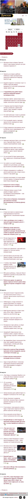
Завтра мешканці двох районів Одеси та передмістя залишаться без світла (14, 393)
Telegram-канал (10, 494)
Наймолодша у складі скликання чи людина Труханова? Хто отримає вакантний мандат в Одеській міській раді (13, 304)
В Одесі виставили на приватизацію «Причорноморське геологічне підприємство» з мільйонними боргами (14, 213)
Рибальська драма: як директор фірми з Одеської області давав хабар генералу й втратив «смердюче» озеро (14, 281)
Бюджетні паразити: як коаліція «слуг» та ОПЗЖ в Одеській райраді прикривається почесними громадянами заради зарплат (15, 85)
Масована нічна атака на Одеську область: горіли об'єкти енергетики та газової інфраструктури (10, 449)
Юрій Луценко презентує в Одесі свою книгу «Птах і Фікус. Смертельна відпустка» (14, 312)
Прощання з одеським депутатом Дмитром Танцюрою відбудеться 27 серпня (13, 319)
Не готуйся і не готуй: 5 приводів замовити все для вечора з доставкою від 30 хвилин (14, 165)
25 (9, 45)
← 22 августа (3, 57)
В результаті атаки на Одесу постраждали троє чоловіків (12, 185)
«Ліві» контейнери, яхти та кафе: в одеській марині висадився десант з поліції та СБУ (14, 222)
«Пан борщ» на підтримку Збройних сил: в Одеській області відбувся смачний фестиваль (14, 377)
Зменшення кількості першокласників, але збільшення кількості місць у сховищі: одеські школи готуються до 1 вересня (14, 295)
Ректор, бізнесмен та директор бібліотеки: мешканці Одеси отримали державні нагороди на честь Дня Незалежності (14, 401)
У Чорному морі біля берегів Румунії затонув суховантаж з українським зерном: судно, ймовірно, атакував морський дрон (13, 108)
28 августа (3, 71)
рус (23, 15)
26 (11, 45)
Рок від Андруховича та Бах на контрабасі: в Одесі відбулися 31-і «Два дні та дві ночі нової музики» (10, 241)
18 (9, 42)
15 (19, 39)
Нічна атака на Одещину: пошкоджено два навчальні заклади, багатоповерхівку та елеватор (14, 200)
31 (6, 48)
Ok (20, 497)
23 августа (3, 474)
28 (16, 45)
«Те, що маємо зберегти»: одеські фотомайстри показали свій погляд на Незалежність (10, 386)
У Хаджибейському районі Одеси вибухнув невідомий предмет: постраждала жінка (13, 93)
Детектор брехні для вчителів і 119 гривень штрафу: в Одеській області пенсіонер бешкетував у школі (13, 257)
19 (11, 42)
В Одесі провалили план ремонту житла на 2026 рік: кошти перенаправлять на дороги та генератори (14, 129)
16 (21, 39)
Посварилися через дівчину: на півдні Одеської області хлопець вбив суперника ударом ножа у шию (14, 326)
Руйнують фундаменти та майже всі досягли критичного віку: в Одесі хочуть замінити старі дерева (14, 172)
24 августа (3, 372)
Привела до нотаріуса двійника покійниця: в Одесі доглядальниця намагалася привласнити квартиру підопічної (13, 76)
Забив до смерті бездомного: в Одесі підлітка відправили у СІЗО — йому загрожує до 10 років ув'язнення (14, 440)
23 (21, 42)
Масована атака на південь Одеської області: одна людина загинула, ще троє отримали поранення (8, 11)
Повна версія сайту (4, 493)
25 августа (3, 290)
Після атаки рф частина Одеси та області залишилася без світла (13, 415)
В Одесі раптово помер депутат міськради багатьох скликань (12, 357)
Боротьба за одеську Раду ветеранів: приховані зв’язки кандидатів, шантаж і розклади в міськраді (14, 351)
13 (14, 39)
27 (14, 45)
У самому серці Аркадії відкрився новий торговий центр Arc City (10, 265)
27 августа (3, 137)
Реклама (14, 25)
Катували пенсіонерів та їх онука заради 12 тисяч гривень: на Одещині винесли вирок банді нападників (14, 179)
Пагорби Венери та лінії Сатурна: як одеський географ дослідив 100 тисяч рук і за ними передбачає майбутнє (14, 421)
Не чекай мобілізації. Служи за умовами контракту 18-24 (14, 115)
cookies (16, 497)
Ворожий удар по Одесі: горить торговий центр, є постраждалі (10, 459)
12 (11, 39)
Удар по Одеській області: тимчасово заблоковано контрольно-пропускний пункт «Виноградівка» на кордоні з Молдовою (14, 364)
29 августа (3, 59)
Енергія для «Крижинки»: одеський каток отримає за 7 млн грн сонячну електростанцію (14, 250)
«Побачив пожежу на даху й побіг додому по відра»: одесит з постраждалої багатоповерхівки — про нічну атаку (14, 193)
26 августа (3, 209)
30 (21, 45)
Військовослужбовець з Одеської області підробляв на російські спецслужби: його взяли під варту (15, 274)
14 (16, 39)
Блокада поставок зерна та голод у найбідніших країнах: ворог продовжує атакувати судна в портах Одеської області (14, 150)
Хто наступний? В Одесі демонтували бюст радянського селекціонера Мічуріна (14, 157)
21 (16, 42)
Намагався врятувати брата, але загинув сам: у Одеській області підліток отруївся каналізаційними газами (14, 142)
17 (6, 42)
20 (14, 42)
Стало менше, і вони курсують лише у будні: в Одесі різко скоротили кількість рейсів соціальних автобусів (14, 409)
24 (6, 45)
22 (19, 42)
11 (9, 39)
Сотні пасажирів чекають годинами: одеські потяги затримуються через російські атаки (13, 122)
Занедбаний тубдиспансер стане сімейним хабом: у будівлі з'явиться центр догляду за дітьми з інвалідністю (14, 333)
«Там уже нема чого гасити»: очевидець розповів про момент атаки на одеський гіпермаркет (10, 432)
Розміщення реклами (13, 493)
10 (6, 39)
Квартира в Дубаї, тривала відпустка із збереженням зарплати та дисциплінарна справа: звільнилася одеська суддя (15, 100)
